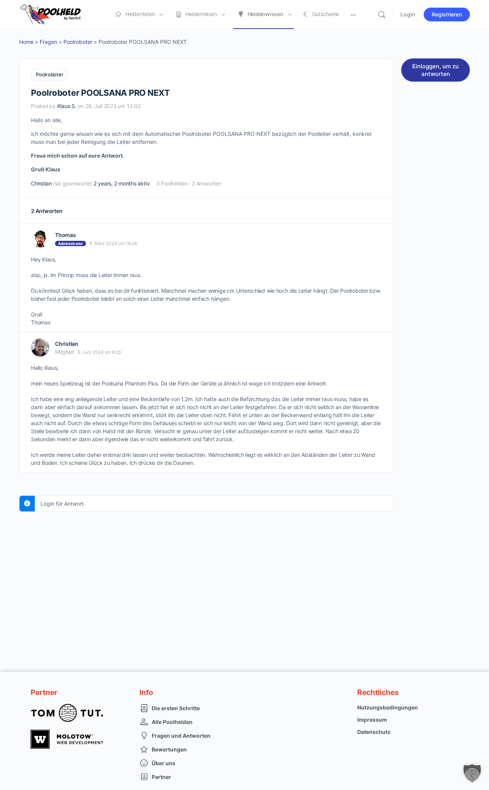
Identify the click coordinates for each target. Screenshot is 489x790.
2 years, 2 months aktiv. (122, 183)
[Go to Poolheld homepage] (57, 13)
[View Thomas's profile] (40, 238)
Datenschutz (373, 732)
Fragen (48, 42)
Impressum (372, 719)
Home (26, 42)
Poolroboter (77, 42)
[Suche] (381, 14)
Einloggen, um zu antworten (435, 70)
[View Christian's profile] (40, 347)
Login (407, 14)
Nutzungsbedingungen (387, 707)
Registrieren (447, 14)
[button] (472, 773)
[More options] (353, 14)
